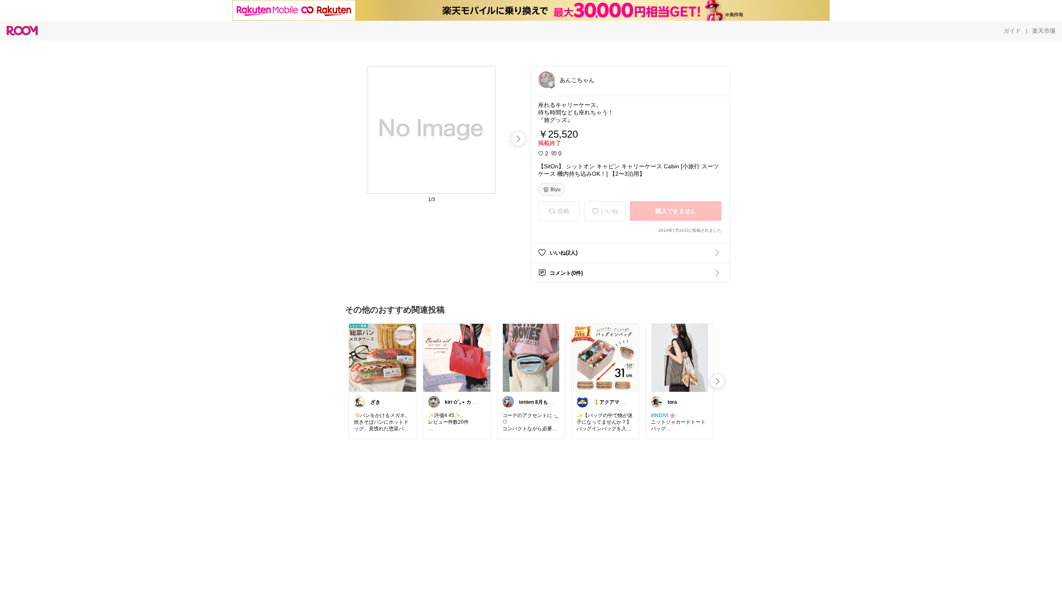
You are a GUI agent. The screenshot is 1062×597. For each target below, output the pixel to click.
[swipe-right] (518, 139)
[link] (382, 357)
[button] (546, 79)
